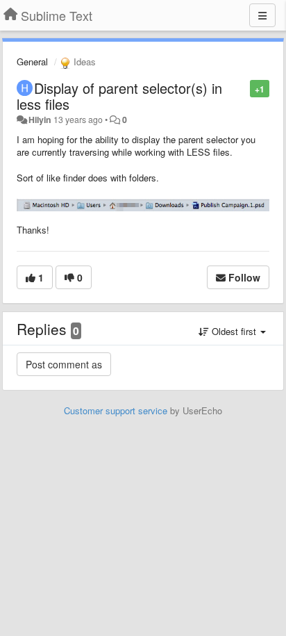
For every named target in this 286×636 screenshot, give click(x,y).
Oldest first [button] (234, 331)
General (32, 61)
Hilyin (39, 119)
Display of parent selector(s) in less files (119, 96)
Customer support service (115, 410)
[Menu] (262, 15)
